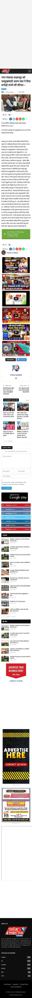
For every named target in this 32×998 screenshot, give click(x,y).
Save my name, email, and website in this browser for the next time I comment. (14, 483)
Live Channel (7, 984)
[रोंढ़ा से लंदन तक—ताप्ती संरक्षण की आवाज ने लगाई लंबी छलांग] (5, 580)
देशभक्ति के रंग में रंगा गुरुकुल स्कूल (17, 601)
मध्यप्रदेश (3, 957)
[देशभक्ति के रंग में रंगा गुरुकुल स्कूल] (5, 603)
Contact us (16, 984)
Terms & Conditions (16, 987)
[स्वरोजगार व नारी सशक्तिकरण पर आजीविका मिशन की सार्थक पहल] (5, 651)
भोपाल (2, 976)
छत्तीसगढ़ (3, 968)
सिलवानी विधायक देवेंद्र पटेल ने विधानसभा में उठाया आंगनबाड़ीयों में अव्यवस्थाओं (8, 391)
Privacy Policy (24, 984)
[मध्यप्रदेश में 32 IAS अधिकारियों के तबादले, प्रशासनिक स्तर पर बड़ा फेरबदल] (5, 572)
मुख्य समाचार (4, 89)
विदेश (2, 972)
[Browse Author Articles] (16, 368)
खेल (18, 422)
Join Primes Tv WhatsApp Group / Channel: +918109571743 (15, 234)
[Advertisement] (16, 17)
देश (2, 961)
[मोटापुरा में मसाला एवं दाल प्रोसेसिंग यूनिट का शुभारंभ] (9, 425)
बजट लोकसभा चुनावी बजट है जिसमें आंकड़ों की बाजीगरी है (24, 390)
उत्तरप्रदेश (3, 965)
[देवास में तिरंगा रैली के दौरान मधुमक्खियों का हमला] (5, 596)
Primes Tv (20, 995)
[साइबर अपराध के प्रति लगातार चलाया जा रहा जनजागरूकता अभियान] (9, 407)
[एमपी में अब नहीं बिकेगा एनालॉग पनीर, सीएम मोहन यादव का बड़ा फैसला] (5, 611)
